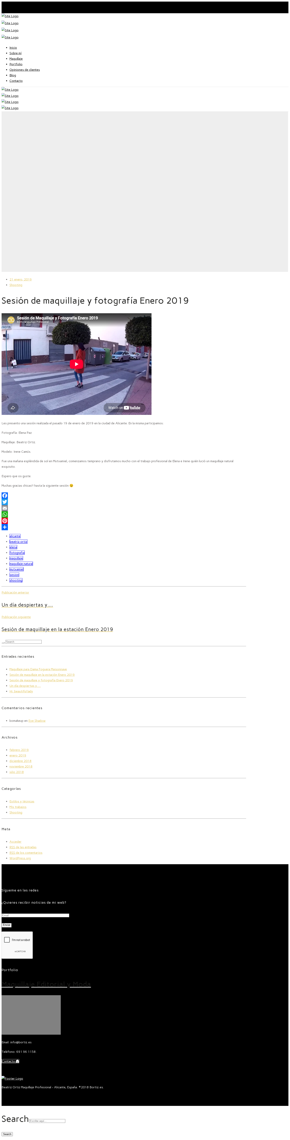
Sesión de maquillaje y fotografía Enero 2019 (41, 680)
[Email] (124, 508)
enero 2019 (17, 755)
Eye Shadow (37, 721)
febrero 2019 (19, 750)
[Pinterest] (124, 521)
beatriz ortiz (18, 541)
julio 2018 (16, 772)
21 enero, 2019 (20, 279)
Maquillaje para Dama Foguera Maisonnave (38, 669)
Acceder (15, 842)
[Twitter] (124, 502)
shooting (16, 580)
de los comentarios (25, 853)
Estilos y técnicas (21, 801)
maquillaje (16, 558)
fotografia (17, 553)
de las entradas (22, 847)
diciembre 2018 (20, 761)
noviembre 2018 (21, 766)
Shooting (15, 285)
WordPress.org (20, 858)
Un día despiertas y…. (25, 686)
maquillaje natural (21, 564)
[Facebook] (124, 495)
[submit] (3, 642)
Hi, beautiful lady (21, 691)
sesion (14, 575)
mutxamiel (16, 569)
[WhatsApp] (124, 514)
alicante (15, 536)
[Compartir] (124, 527)
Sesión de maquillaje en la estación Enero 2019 (42, 675)
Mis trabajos (17, 807)
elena (13, 547)
